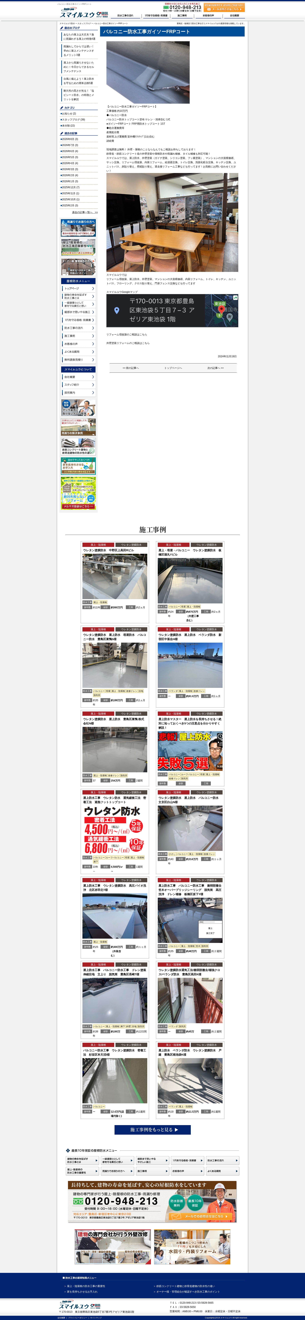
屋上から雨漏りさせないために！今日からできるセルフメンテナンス (79, 67)
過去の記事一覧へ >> (85, 212)
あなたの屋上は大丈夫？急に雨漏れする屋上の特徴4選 (79, 36)
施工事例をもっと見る (152, 1130)
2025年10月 (69, 199)
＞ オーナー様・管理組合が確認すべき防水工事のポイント (186, 1291)
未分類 (66, 125)
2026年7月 (68, 145)
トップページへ (173, 368)
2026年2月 (68, 175)
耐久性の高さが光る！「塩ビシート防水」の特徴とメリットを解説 (79, 95)
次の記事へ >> (215, 368)
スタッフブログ (71, 119)
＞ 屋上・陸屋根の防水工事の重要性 (84, 1286)
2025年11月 (68, 193)
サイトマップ (96, 1318)
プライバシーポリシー (77, 1318)
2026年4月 (68, 163)
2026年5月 (68, 157)
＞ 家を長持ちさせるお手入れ (81, 1291)
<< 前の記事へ (131, 368)
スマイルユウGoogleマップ (122, 292)
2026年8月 (68, 139)
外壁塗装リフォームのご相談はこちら (128, 343)
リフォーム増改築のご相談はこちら (126, 334)
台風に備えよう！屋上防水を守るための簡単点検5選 (79, 80)
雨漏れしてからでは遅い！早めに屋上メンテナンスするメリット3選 (79, 50)
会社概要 (61, 1318)
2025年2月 (68, 205)
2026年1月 (68, 181)
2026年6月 (68, 151)
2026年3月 (68, 169)
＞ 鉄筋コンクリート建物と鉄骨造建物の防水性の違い (184, 1286)
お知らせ (67, 113)
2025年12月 (69, 187)
